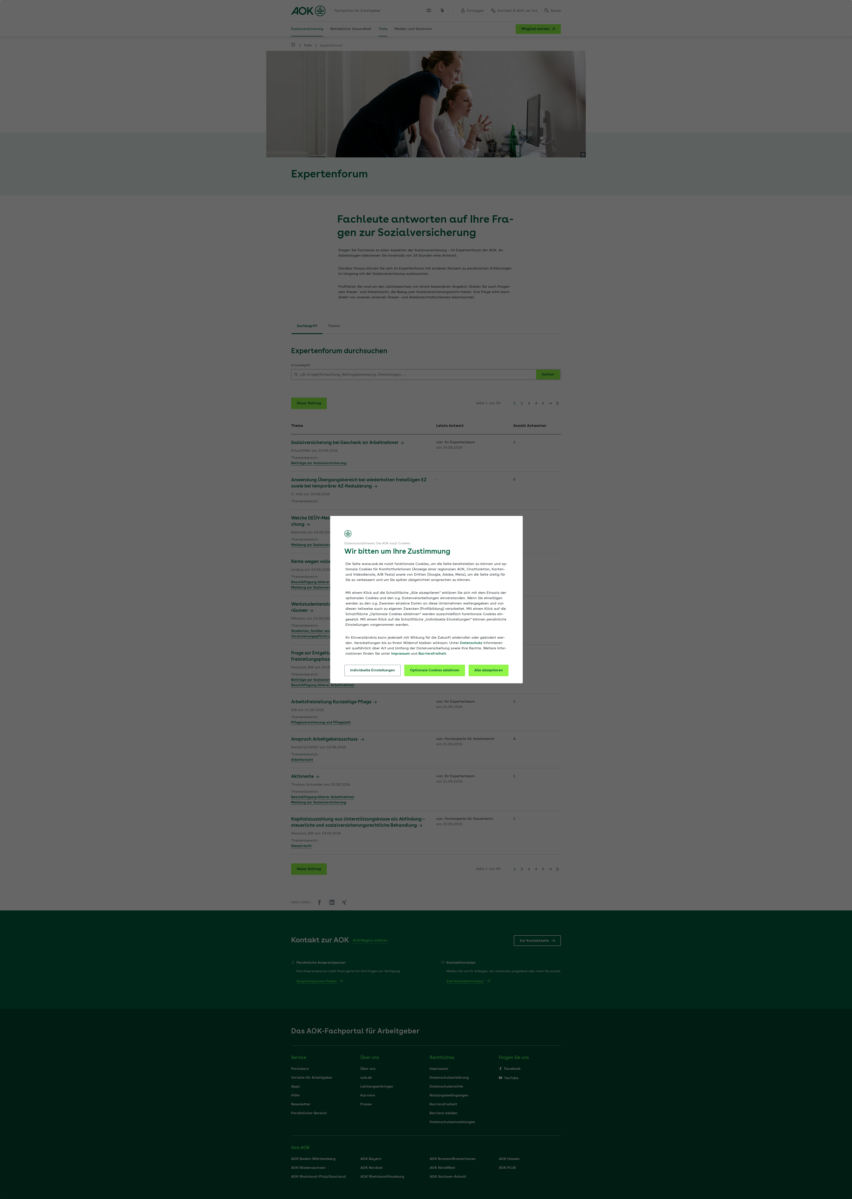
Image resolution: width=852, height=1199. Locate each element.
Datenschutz (471, 643)
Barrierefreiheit (432, 654)
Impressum (400, 654)
